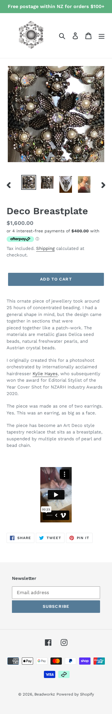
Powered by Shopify (75, 694)
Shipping (45, 248)
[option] (28, 182)
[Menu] (101, 35)
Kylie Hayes (45, 373)
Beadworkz (44, 694)
